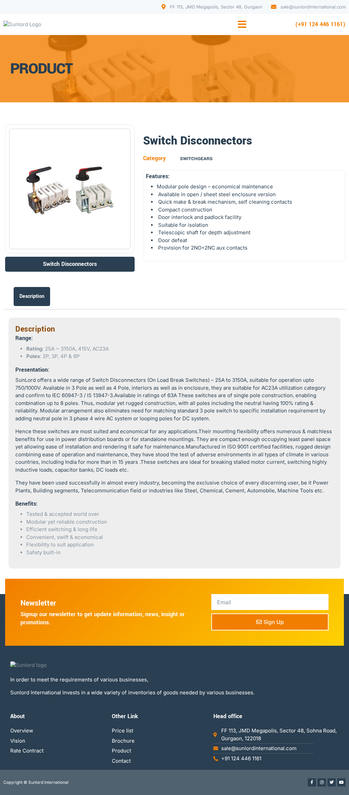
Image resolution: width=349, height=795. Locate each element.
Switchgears (196, 158)
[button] (242, 24)
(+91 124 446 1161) (320, 24)
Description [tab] (31, 296)
